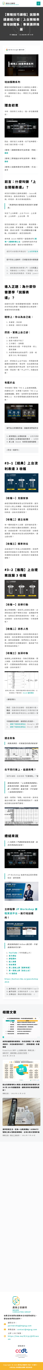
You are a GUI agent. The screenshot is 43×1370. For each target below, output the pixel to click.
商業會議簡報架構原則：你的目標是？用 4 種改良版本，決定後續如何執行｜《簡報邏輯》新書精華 (21, 1044)
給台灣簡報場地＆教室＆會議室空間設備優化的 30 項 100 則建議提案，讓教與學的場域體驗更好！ (21, 1087)
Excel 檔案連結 (28, 693)
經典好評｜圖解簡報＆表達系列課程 (15, 1053)
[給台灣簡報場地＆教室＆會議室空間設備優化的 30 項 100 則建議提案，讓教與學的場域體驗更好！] (21, 1070)
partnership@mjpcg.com (20, 1325)
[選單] (38, 3)
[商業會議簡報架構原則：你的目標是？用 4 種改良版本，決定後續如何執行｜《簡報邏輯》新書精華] (21, 1027)
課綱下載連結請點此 (18, 724)
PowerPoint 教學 (9, 1050)
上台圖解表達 (21, 1050)
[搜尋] (34, 3)
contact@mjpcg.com (27, 1329)
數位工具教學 (15, 1135)
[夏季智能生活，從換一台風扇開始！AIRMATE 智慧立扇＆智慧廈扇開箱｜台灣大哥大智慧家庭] (21, 1112)
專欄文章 (14, 34)
